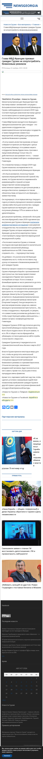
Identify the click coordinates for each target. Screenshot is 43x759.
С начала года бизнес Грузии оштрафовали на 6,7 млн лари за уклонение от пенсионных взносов (21, 646)
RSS (3, 656)
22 (31, 689)
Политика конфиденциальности (32, 745)
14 (26, 686)
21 (26, 689)
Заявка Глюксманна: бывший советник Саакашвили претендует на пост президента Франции (18, 630)
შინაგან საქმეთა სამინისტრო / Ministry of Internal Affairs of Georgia (21, 94)
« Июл (4, 700)
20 (21, 689)
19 (16, 689)
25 (11, 693)
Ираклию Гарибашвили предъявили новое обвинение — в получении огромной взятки (20, 635)
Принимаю (7, 756)
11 (11, 686)
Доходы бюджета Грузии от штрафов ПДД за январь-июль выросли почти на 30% (20, 651)
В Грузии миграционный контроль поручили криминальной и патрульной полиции (21, 640)
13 (21, 686)
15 (31, 686)
